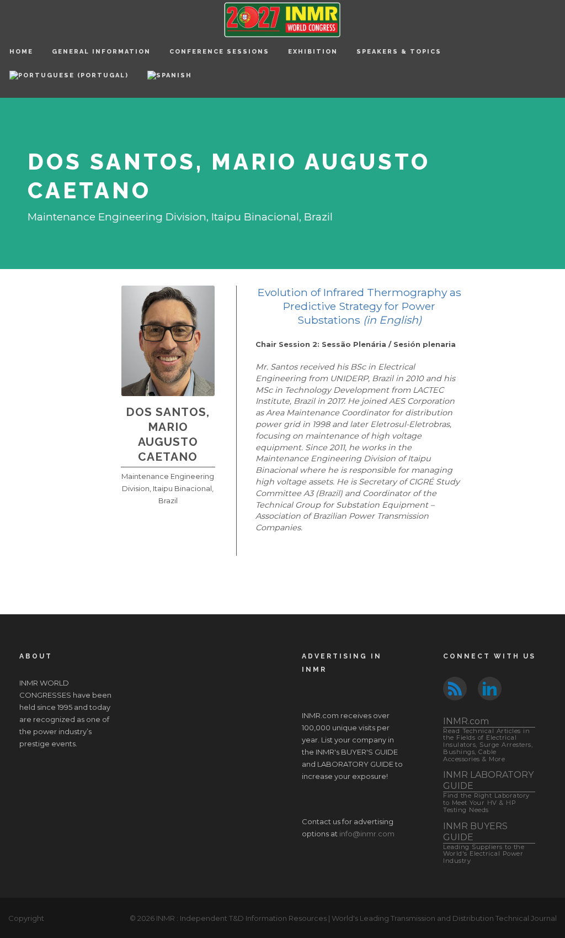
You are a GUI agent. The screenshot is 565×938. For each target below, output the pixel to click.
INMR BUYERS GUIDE (483, 843)
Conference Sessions (219, 51)
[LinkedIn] (489, 687)
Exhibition (313, 51)
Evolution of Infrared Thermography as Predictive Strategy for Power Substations (359, 306)
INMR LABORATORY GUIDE (488, 791)
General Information (101, 51)
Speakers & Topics (398, 51)
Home (21, 51)
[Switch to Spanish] (169, 82)
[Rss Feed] (455, 687)
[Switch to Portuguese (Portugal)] (69, 82)
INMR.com (487, 739)
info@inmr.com (367, 833)
